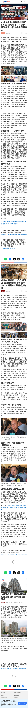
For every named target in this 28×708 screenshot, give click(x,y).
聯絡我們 (3, 692)
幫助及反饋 (16, 695)
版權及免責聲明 (17, 692)
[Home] (6, 1)
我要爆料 (16, 697)
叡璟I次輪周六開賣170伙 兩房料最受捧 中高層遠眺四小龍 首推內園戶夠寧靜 (13, 507)
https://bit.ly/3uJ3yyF (8, 248)
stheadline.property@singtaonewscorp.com (14, 234)
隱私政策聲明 (4, 697)
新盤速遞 (3, 291)
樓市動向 (3, 602)
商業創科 (3, 33)
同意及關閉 (22, 703)
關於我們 (3, 695)
